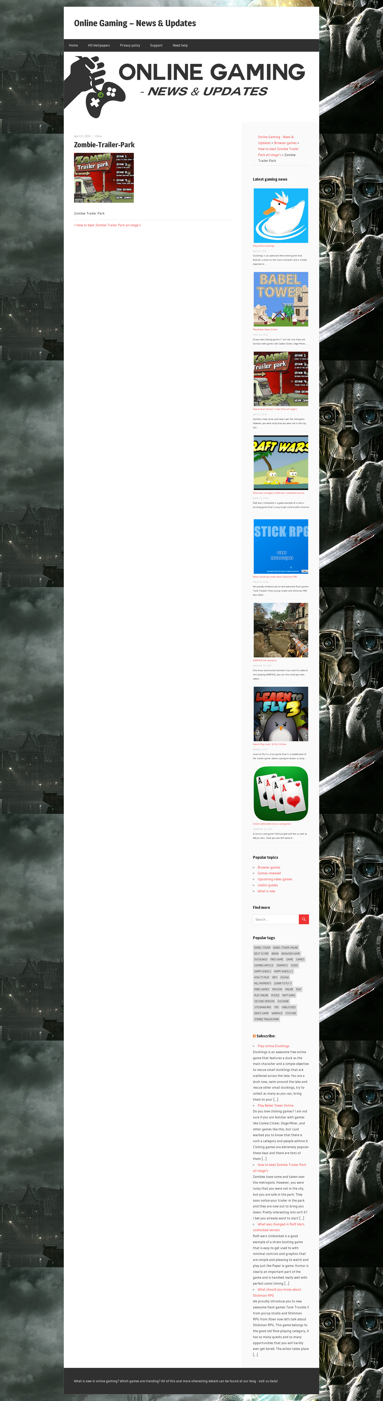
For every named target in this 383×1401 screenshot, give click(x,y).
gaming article (263, 965)
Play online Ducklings (264, 245)
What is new (266, 891)
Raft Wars (288, 995)
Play (298, 989)
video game (261, 1013)
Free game (276, 959)
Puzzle (275, 995)
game (289, 959)
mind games (261, 989)
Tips (276, 1007)
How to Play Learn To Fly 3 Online (269, 744)
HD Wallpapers (99, 45)
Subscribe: (266, 1036)
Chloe (98, 136)
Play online (261, 995)
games (300, 959)
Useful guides (268, 885)
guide (294, 965)
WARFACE (277, 1013)
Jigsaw (284, 977)
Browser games (269, 867)
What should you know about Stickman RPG (275, 576)
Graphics (282, 965)
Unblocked (289, 1007)
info (274, 977)
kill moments (262, 983)
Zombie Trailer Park (266, 1019)
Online (289, 989)
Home (73, 45)
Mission (277, 989)
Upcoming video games (275, 879)
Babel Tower (262, 947)
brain (275, 953)
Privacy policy (130, 45)
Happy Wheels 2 (283, 971)
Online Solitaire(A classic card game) (272, 823)
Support (156, 45)
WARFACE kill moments (265, 660)
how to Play (261, 977)
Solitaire (283, 1001)
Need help (180, 45)
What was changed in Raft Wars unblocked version (278, 492)
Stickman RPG (262, 1007)
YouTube (290, 1013)
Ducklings (261, 959)
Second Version (264, 1001)
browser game (290, 953)
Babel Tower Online (285, 947)
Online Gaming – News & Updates (135, 23)
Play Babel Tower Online (265, 329)
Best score (261, 953)
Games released (269, 873)
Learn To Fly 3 (282, 983)
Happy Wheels (262, 971)
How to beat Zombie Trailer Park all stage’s (108, 225)
